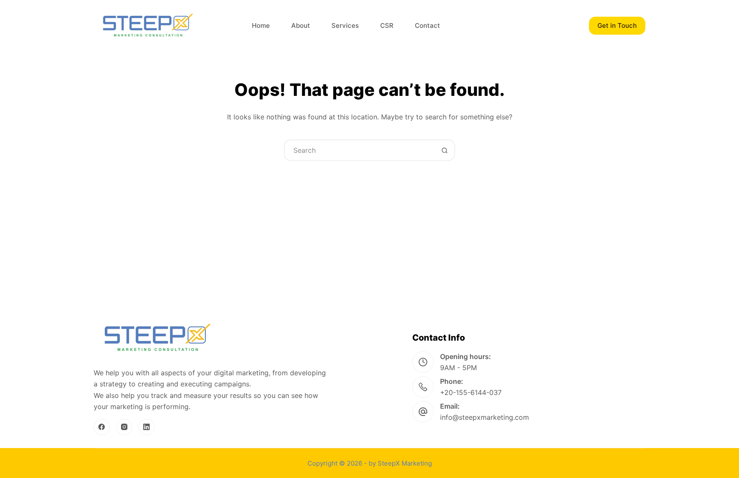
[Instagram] (124, 427)
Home (261, 25)
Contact (427, 25)
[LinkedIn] (147, 427)
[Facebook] (102, 427)
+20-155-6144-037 (471, 392)
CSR (386, 25)
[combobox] (360, 150)
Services (345, 25)
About (300, 25)
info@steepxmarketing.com (484, 417)
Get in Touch (617, 25)
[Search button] (444, 150)
